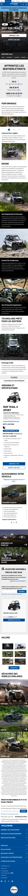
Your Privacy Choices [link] (6, 873)
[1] (9, 123)
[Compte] (23, 4)
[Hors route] (14, 4)
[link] (14, 845)
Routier (18, 1)
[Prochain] (16, 522)
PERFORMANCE (9, 57)
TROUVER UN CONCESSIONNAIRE (11, 833)
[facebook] (1, 881)
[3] (14, 124)
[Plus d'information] (16, 31)
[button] (7, 646)
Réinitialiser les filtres (21, 816)
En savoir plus (18, 433)
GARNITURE (23, 57)
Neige (13, 1)
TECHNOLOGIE (17, 57)
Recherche (22, 591)
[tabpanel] (14, 430)
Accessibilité (4, 877)
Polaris (2, 1)
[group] (14, 503)
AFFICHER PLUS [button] (14, 668)
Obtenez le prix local (14, 467)
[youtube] (12, 881)
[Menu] (1, 4)
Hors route (8, 1)
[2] (10, 119)
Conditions (3, 875)
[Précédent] (11, 522)
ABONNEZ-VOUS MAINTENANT (10, 830)
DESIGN (3, 57)
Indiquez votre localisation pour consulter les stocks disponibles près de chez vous (14, 587)
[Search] (21, 4)
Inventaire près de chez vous (14, 620)
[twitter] (8, 881)
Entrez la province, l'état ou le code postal (14, 808)
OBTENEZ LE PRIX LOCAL (14, 39)
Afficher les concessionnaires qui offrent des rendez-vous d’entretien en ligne (14, 820)
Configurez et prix (14, 35)
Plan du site (3, 868)
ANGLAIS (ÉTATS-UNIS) (8, 837)
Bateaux (23, 1)
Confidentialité (4, 871)
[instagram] (5, 881)
